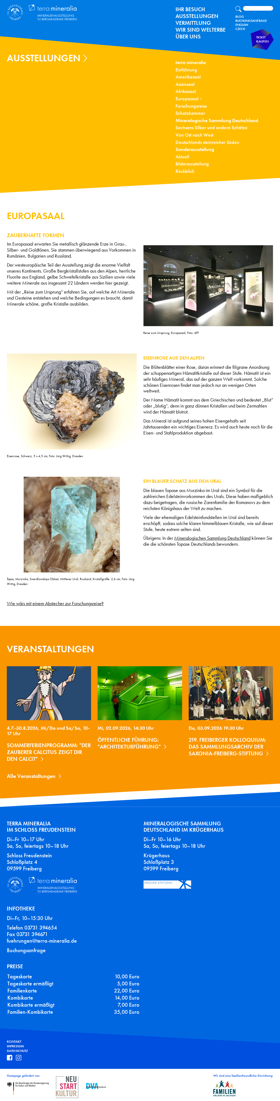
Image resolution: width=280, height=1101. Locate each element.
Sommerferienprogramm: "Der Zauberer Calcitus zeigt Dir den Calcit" (49, 752)
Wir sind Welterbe (201, 29)
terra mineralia (191, 62)
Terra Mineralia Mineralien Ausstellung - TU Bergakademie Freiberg (45, 13)
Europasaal (187, 99)
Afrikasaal (186, 91)
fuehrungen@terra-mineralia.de (42, 940)
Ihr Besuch (190, 9)
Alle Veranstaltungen (31, 776)
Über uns (188, 36)
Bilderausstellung (192, 164)
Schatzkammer (190, 113)
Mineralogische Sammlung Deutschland (217, 120)
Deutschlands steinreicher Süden (207, 142)
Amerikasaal (188, 77)
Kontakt (14, 1041)
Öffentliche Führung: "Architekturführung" (129, 743)
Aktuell (182, 157)
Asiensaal (185, 84)
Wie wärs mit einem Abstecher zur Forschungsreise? (55, 604)
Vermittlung (193, 23)
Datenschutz (17, 1051)
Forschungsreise (191, 106)
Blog (239, 17)
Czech (240, 29)
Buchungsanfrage (251, 21)
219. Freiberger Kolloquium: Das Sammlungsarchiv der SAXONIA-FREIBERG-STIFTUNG (227, 747)
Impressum (15, 1046)
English (241, 25)
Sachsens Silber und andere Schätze (211, 128)
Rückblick (185, 171)
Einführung (186, 70)
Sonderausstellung (195, 149)
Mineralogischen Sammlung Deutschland (212, 538)
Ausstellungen (197, 16)
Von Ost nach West (194, 135)
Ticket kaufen (262, 39)
